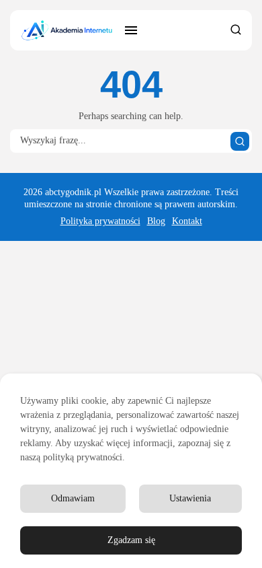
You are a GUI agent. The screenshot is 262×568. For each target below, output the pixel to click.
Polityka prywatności (100, 221)
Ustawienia (190, 498)
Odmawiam (73, 498)
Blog (156, 221)
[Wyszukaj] (239, 141)
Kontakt (187, 221)
